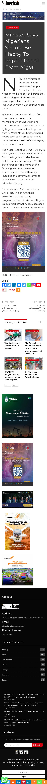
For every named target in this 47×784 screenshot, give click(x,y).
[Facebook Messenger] (19, 285)
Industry (5, 649)
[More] (18, 290)
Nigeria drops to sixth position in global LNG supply (10, 308)
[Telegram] (24, 285)
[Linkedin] (14, 285)
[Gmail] (4, 290)
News (4, 655)
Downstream (12, 27)
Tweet (11, 289)
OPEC (4, 665)
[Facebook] (4, 285)
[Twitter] (9, 285)
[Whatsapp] (29, 285)
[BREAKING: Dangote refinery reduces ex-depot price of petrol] (13, 363)
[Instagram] (33, 285)
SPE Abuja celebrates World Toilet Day (37, 308)
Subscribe (37, 745)
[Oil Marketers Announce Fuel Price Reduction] (34, 363)
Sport (4, 680)
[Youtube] (38, 285)
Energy (5, 670)
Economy (6, 675)
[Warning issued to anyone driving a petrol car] (13, 335)
